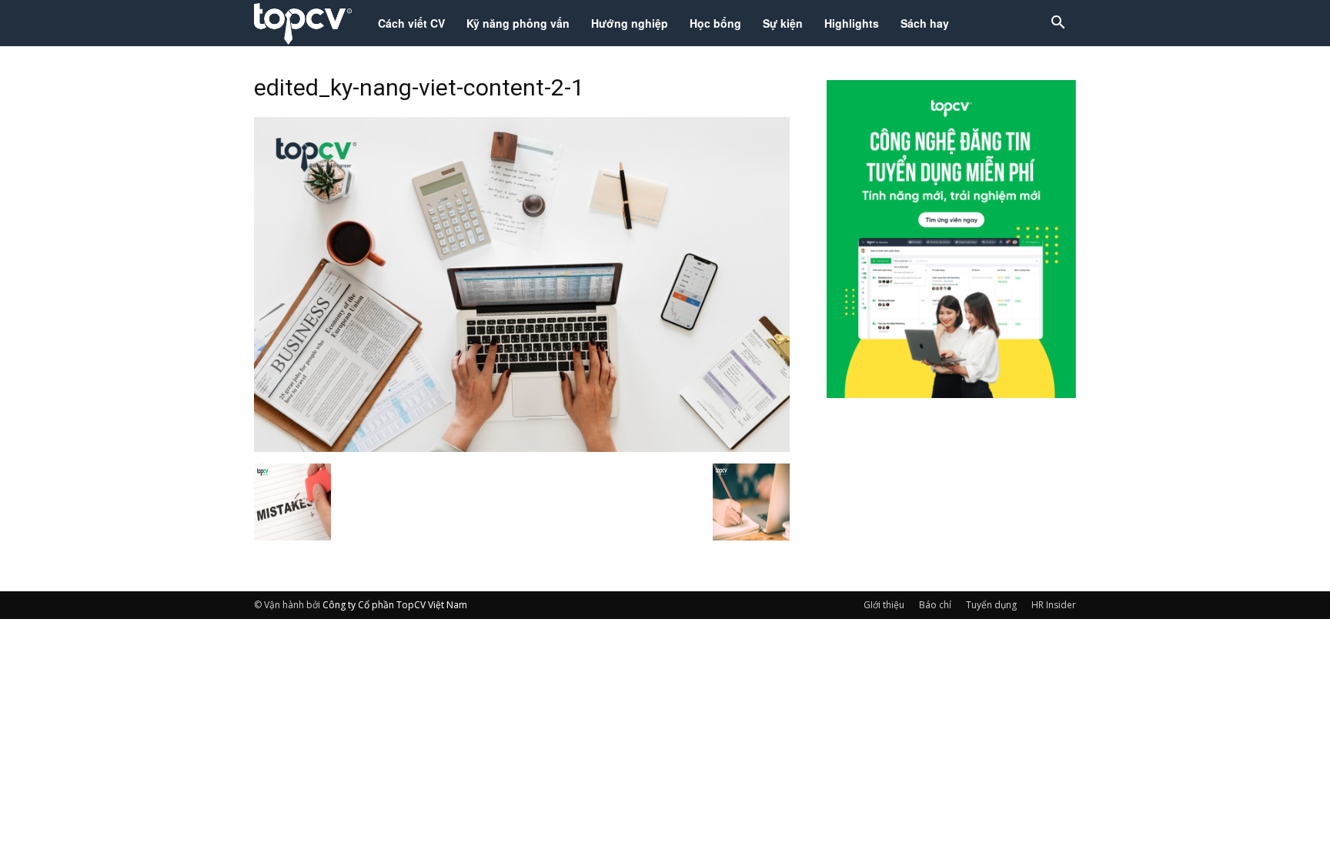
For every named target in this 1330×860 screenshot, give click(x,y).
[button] (1057, 24)
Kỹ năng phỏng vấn (518, 23)
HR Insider (1053, 604)
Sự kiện (783, 23)
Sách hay (925, 23)
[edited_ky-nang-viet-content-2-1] (522, 447)
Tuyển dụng (991, 604)
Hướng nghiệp (629, 23)
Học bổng (715, 23)
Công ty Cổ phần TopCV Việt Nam (394, 604)
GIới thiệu (884, 604)
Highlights (851, 23)
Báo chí (935, 604)
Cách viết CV (411, 23)
